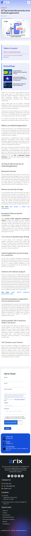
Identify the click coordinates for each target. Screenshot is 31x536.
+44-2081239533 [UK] (9, 486)
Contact (5, 512)
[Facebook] (12, 476)
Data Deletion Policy (8, 517)
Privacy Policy (6, 515)
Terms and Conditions (8, 519)
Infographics (6, 523)
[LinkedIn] (15, 476)
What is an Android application (12, 52)
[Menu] (28, 2)
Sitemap (5, 521)
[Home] (5, 2)
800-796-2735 (7, 483)
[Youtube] (22, 476)
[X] (8, 476)
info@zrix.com (7, 488)
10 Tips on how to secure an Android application (13, 56)
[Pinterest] (19, 476)
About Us (5, 510)
